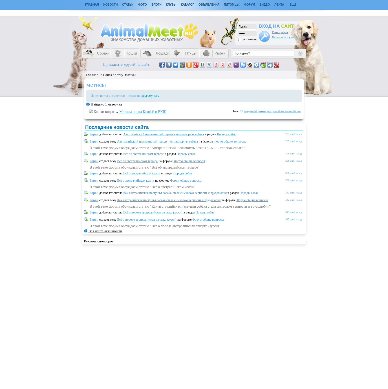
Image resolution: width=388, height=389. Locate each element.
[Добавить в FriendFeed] (270, 65)
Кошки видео (104, 112)
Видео (265, 4)
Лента (279, 4)
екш (269, 111)
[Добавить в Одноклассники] (189, 65)
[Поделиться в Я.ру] (216, 65)
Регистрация (280, 32)
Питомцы (232, 4)
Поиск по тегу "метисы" (120, 75)
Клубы (171, 4)
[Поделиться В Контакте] (169, 65)
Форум (249, 4)
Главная (92, 75)
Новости (110, 4)
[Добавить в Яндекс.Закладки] (222, 65)
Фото (142, 4)
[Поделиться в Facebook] (162, 65)
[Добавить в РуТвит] (243, 65)
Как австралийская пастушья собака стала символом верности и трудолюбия (175, 193)
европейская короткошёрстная (287, 111)
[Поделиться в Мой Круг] (256, 65)
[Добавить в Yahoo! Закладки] (236, 65)
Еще (293, 4)
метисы (262, 111)
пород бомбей (250, 111)
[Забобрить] (249, 65)
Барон (94, 134)
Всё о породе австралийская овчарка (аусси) (153, 212)
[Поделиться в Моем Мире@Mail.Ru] (182, 65)
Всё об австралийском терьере (143, 154)
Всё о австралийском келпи (141, 173)
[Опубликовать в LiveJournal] (209, 65)
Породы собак (226, 134)
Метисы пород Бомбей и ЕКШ (142, 112)
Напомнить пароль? (284, 37)
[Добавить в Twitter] (175, 65)
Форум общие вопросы (229, 141)
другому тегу (150, 95)
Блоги (156, 4)
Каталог (187, 4)
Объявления (208, 4)
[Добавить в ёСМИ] (229, 65)
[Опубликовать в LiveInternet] (202, 65)
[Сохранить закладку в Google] (263, 65)
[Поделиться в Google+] (195, 65)
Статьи (127, 4)
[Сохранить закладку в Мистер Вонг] (276, 65)
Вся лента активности (105, 231)
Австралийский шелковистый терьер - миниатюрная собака (163, 134)
